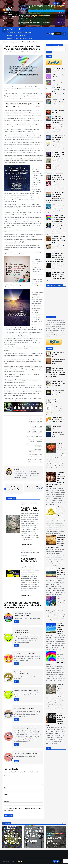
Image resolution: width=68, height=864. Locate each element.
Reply (16, 621)
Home (3, 42)
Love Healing (39, 436)
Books (22, 550)
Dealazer (17, 469)
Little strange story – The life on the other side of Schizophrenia (22, 42)
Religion (37, 51)
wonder (40, 459)
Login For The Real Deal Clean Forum (20, 39)
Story (41, 454)
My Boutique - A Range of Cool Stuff (20, 32)
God (29, 431)
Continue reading (26, 544)
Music (34, 444)
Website (6, 801)
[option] (12, 838)
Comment (7, 776)
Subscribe (58, 33)
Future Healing (31, 429)
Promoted (33, 552)
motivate (32, 441)
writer (35, 461)
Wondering (28, 461)
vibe (35, 459)
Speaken (40, 451)
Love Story (39, 439)
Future (5, 51)
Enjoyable (34, 426)
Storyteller (33, 456)
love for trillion (30, 436)
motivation (39, 441)
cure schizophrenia (31, 424)
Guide (8, 51)
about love (32, 421)
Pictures (30, 503)
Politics (22, 51)
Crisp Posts (12, 29)
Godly (40, 431)
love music (32, 439)
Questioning (32, 51)
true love (40, 456)
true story (29, 459)
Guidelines (29, 550)
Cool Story (39, 421)
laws (41, 434)
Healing (11, 51)
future (40, 426)
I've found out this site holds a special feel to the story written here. (23, 104)
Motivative (28, 444)
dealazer (40, 424)
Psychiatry (27, 51)
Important (23, 29)
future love (39, 429)
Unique (36, 503)
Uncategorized (50, 830)
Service (62, 828)
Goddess (34, 431)
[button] (63, 823)
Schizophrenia (32, 451)
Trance (18, 830)
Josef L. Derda (13, 219)
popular (40, 444)
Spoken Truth (34, 454)
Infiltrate (35, 434)
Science (40, 51)
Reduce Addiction (38, 449)
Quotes (54, 828)
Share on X (38, 106)
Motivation (28, 552)
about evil (40, 418)
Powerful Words (38, 446)
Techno (14, 830)
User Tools (12, 35)
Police (56, 826)
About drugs (32, 418)
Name (6, 787)
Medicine (19, 51)
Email (6, 794)
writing (40, 461)
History (15, 51)
